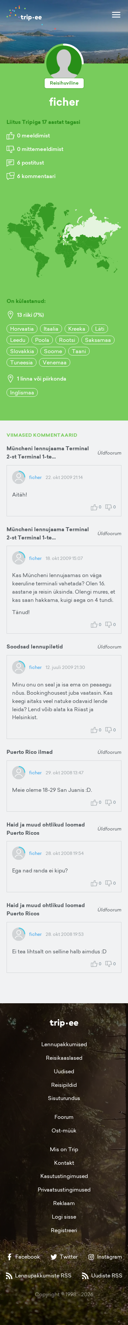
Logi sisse (64, 1216)
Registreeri (64, 1230)
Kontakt (64, 1162)
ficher (35, 477)
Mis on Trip (64, 1149)
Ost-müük (64, 1130)
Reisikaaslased (64, 1057)
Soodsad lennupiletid (35, 646)
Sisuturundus (64, 1098)
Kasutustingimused (64, 1176)
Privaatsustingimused (64, 1189)
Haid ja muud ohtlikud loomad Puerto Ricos (46, 829)
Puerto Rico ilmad (30, 752)
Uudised (64, 1071)
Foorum (64, 1117)
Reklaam (64, 1203)
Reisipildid (64, 1084)
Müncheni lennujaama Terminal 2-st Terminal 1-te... (48, 452)
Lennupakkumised (64, 1044)
